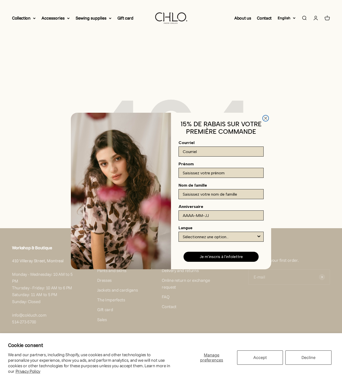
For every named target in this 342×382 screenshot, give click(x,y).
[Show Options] (258, 236)
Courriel (187, 142)
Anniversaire (191, 206)
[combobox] (219, 236)
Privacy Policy (28, 371)
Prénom (186, 164)
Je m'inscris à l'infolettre (221, 256)
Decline (308, 357)
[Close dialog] (266, 118)
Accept (260, 357)
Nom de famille (193, 185)
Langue (186, 227)
